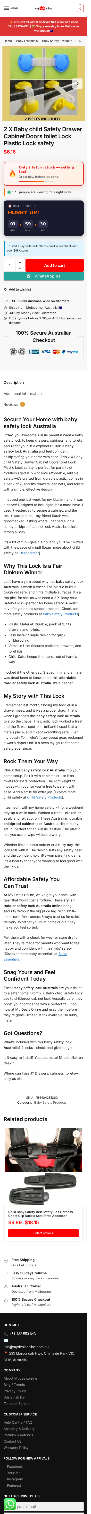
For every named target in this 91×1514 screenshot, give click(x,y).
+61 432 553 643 (22, 1334)
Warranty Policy (16, 1447)
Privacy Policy (15, 1391)
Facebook (15, 1466)
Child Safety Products (44, 797)
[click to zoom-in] (43, 83)
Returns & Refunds (18, 1435)
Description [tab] (14, 382)
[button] (80, 8)
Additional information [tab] (23, 393)
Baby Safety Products (57, 41)
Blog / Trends (14, 1385)
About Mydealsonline (21, 1378)
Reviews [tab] (14, 404)
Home (8, 41)
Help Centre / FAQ (18, 1422)
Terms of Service (17, 1403)
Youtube (13, 1473)
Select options (43, 1233)
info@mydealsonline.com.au (26, 1347)
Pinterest (14, 1485)
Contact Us (12, 1441)
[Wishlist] (76, 1133)
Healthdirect (29, 553)
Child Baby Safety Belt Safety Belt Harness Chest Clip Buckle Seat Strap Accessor (40, 1214)
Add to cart (54, 265)
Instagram (15, 1479)
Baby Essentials (27, 41)
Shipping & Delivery (19, 1429)
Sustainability (14, 1397)
